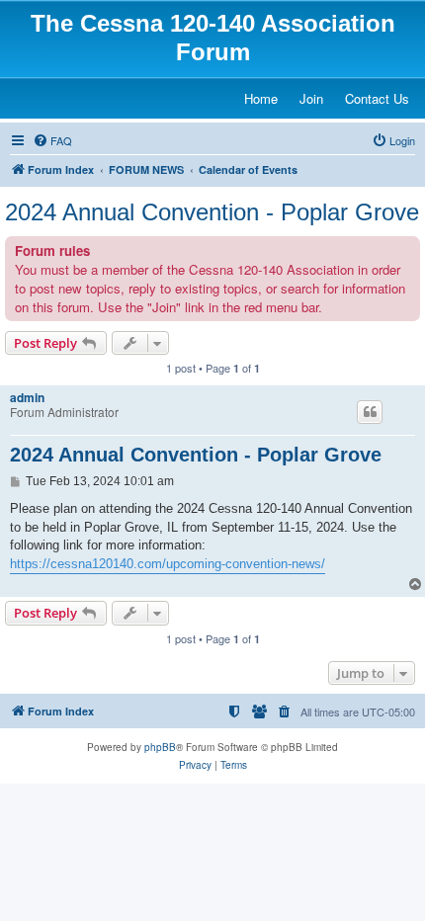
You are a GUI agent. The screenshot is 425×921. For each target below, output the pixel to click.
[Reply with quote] (369, 412)
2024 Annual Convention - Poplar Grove (212, 212)
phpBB (160, 747)
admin (27, 397)
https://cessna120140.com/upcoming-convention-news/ (167, 563)
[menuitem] (52, 140)
